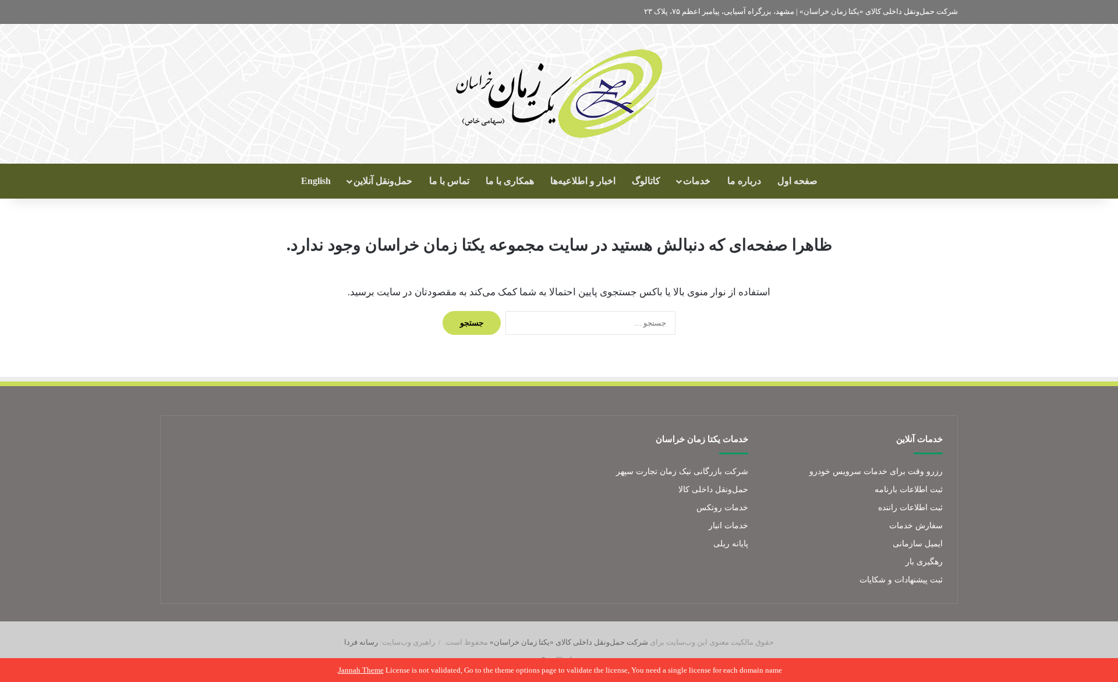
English (316, 181)
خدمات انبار (728, 525)
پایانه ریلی (730, 543)
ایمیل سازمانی (918, 543)
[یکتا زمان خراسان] (559, 93)
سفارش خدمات (916, 525)
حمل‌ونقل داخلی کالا (713, 489)
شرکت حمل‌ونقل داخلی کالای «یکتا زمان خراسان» (569, 642)
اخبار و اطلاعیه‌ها (582, 181)
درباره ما (744, 181)
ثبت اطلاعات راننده (910, 507)
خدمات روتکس (722, 507)
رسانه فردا (361, 642)
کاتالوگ (646, 181)
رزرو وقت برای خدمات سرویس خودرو (876, 471)
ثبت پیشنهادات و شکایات (901, 579)
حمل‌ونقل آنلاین (382, 181)
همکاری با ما (510, 181)
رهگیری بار (924, 561)
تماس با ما (449, 181)
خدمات (696, 181)
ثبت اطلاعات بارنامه (909, 489)
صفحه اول (797, 181)
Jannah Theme (361, 670)
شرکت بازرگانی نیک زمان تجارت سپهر (682, 471)
